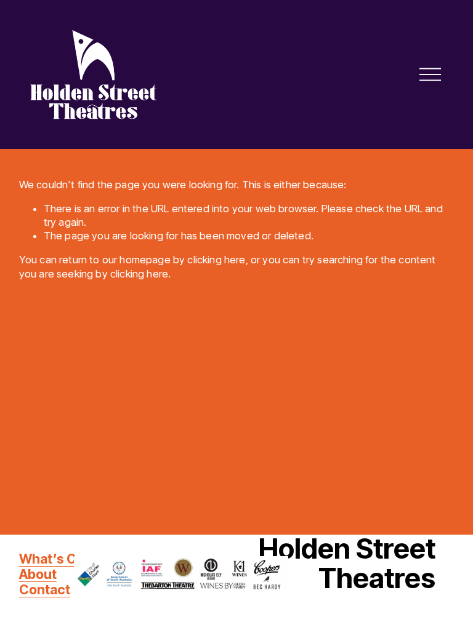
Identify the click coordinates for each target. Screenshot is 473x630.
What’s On (51, 559)
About (38, 574)
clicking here (216, 259)
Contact (44, 589)
